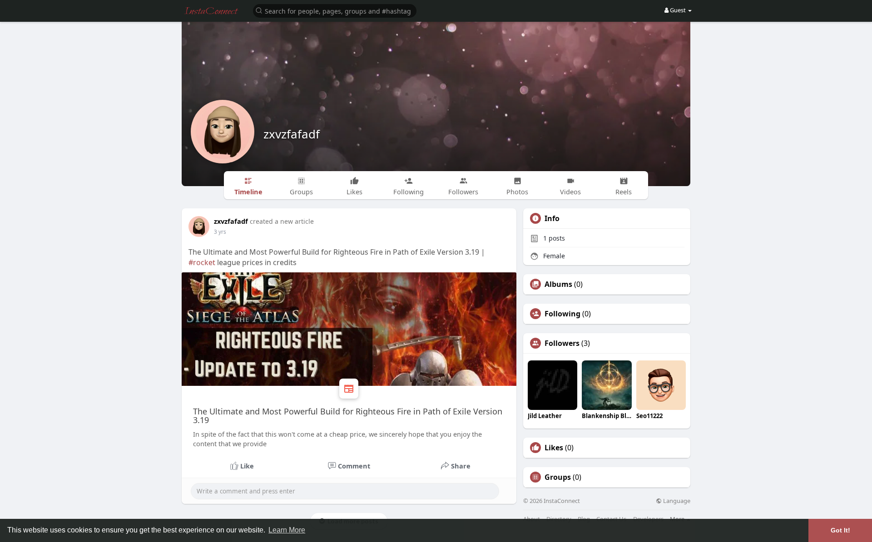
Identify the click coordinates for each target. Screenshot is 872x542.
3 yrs (220, 232)
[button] (335, 10)
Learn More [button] (286, 530)
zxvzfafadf (291, 134)
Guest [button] (678, 10)
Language (676, 501)
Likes (554, 447)
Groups (558, 477)
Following (562, 313)
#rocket (201, 262)
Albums (558, 284)
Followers (562, 343)
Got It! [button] (840, 530)
